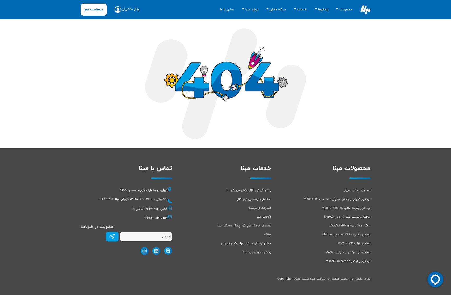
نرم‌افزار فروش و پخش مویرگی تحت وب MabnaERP (337, 199)
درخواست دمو (94, 10)
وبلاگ (267, 234)
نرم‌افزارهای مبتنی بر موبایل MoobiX (347, 252)
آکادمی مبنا (264, 217)
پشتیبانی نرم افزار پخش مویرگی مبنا (248, 190)
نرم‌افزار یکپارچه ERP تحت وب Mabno (346, 234)
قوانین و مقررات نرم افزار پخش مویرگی (246, 243)
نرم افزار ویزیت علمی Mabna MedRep (346, 208)
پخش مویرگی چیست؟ (257, 252)
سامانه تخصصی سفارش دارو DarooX (347, 217)
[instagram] (143, 251)
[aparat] (167, 251)
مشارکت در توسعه (260, 208)
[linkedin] (155, 251)
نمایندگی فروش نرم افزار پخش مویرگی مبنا (244, 226)
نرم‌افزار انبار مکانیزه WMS (354, 243)
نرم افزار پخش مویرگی (356, 190)
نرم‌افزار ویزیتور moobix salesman (347, 261)
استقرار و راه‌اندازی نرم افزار (254, 199)
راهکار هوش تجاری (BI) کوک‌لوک (349, 226)
